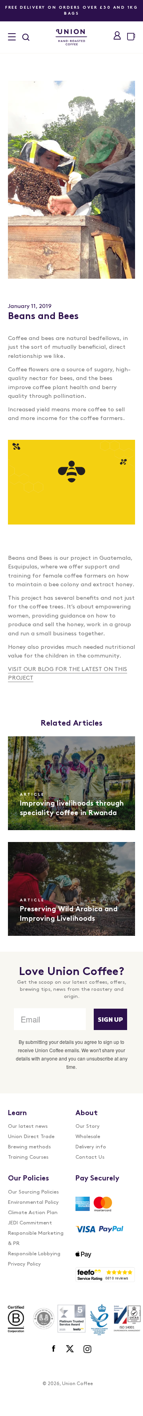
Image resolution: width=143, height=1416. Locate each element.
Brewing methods (29, 1147)
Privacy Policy (24, 1264)
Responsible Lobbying (34, 1253)
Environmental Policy (33, 1202)
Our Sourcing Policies (33, 1192)
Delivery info (90, 1147)
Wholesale (87, 1136)
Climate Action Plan (33, 1212)
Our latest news (28, 1126)
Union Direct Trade (31, 1136)
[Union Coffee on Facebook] (54, 1349)
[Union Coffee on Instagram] (87, 1349)
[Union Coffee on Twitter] (70, 1349)
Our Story (87, 1126)
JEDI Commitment (30, 1223)
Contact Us (89, 1157)
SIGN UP (110, 1019)
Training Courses (28, 1157)
